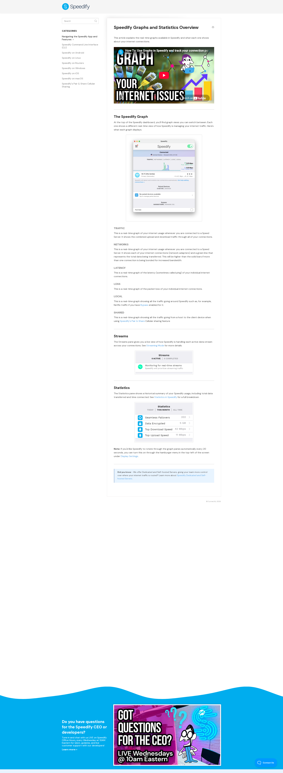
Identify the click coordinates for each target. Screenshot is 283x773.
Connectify (212, 501)
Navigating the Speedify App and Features (79, 38)
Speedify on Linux (71, 57)
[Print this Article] (213, 27)
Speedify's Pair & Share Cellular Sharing (78, 85)
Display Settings (129, 456)
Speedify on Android (73, 52)
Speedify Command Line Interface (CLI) (80, 46)
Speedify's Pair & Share (132, 321)
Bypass (144, 305)
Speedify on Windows (73, 68)
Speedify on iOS (70, 73)
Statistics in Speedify (165, 397)
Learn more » (69, 749)
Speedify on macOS (72, 78)
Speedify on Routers (73, 63)
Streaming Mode (155, 345)
